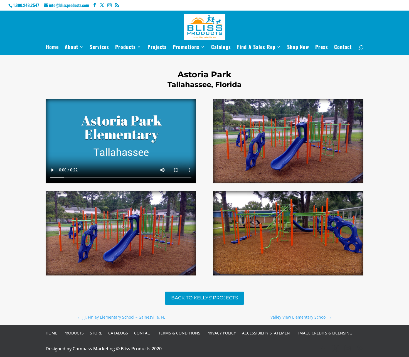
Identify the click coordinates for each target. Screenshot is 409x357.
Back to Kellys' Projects (204, 298)
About (71, 47)
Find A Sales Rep (256, 47)
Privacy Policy (221, 333)
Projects (157, 47)
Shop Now (298, 47)
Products (125, 47)
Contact (343, 47)
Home (52, 47)
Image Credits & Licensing (325, 333)
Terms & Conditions (179, 333)
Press (321, 47)
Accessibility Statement (267, 333)
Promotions (186, 47)
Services (99, 47)
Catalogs (221, 47)
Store (96, 333)
